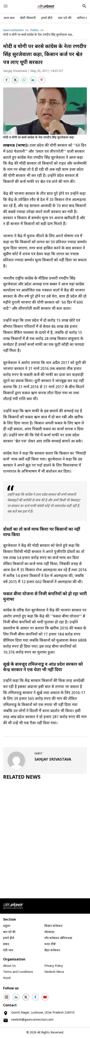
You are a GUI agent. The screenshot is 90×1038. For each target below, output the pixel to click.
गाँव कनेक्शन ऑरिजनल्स (58, 938)
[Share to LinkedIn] (33, 80)
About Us (9, 966)
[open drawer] (5, 6)
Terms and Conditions (18, 972)
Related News (22, 777)
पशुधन (6, 926)
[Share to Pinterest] (41, 80)
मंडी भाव (8, 950)
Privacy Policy (53, 966)
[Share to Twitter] (15, 80)
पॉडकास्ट (49, 932)
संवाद (6, 944)
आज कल (8, 18)
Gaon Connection (13, 30)
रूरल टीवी (50, 944)
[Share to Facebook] (6, 80)
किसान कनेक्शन (53, 926)
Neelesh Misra (54, 972)
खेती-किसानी (28, 18)
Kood (6, 978)
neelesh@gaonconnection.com (32, 1020)
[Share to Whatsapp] (24, 80)
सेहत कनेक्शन (52, 950)
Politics (34, 30)
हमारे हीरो (46, 18)
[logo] (46, 7)
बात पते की (64, 18)
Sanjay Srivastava (15, 71)
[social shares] (6, 997)
